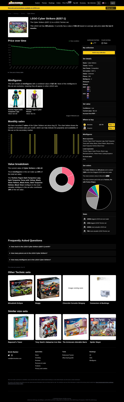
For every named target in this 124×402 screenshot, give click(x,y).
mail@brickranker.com (14, 358)
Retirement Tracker (68, 355)
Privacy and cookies (41, 368)
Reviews (37, 360)
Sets (90, 357)
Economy (83, 3)
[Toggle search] (99, 3)
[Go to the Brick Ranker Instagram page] (12, 355)
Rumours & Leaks (40, 363)
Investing (38, 357)
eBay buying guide (68, 357)
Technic (23, 13)
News (37, 355)
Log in (113, 3)
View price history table (16, 72)
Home (9, 13)
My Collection (92, 3)
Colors (58, 3)
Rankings (51, 3)
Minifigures (92, 360)
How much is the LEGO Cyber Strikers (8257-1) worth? (30, 246)
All (90, 355)
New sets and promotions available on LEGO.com (24, 8)
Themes (44, 3)
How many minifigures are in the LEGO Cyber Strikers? (31, 260)
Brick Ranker (13, 352)
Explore (37, 3)
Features (37, 366)
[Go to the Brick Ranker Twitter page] (9, 355)
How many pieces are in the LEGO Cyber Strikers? (29, 253)
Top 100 (75, 3)
